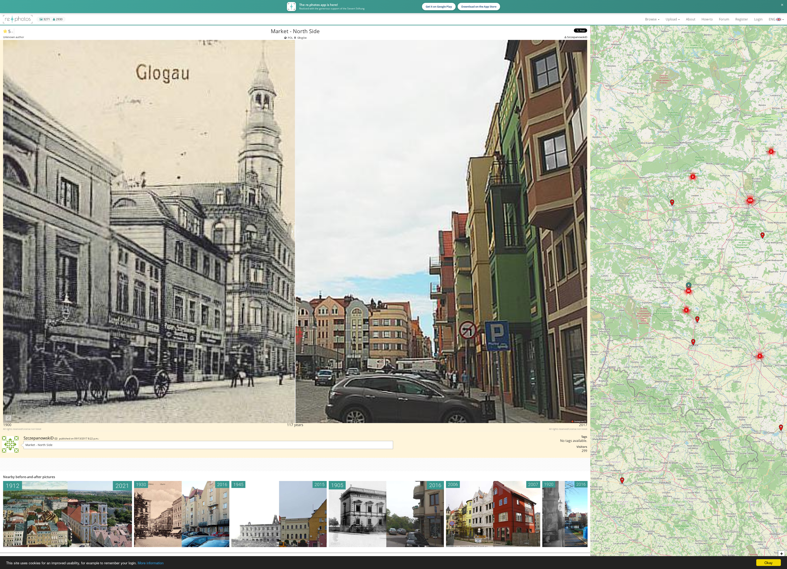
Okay (768, 562)
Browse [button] (651, 19)
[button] (781, 427)
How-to (707, 19)
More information (151, 562)
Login (758, 19)
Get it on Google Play (439, 6)
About (690, 19)
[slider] (295, 231)
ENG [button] (772, 19)
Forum (724, 19)
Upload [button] (672, 19)
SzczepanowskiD (577, 37)
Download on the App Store (478, 6)
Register (741, 19)
